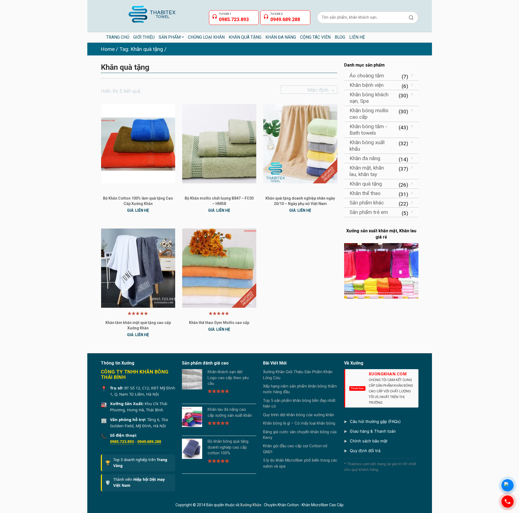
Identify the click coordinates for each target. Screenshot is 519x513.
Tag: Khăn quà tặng (141, 49)
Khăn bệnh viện (367, 85)
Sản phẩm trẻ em (369, 212)
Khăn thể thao (365, 193)
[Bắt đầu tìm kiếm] (411, 17)
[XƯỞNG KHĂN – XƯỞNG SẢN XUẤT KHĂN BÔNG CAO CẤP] (151, 12)
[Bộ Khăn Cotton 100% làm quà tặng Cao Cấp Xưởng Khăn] (138, 143)
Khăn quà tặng (366, 184)
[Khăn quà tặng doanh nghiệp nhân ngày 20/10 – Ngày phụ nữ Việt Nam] (300, 143)
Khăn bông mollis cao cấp (369, 113)
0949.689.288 (149, 441)
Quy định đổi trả (365, 450)
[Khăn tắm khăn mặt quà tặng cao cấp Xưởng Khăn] (138, 268)
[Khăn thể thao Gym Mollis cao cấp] (219, 268)
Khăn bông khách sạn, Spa (369, 97)
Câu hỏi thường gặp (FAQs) (375, 421)
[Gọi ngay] (507, 501)
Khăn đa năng (365, 158)
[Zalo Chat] (507, 485)
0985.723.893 (122, 441)
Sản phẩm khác (367, 203)
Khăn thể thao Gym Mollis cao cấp (219, 322)
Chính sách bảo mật (368, 441)
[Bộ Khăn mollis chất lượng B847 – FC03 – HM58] (219, 143)
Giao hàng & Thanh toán (373, 431)
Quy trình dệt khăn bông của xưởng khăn (298, 414)
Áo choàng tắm (367, 75)
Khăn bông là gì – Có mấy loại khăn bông (299, 423)
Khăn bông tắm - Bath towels (368, 129)
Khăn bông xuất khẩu (367, 145)
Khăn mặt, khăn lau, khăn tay (367, 171)
